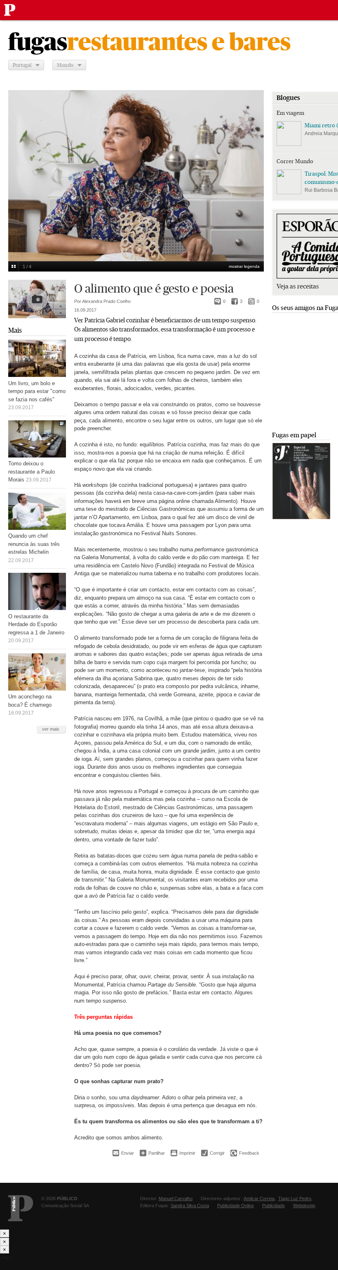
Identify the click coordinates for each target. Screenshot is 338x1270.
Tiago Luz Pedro (294, 1198)
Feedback (244, 1153)
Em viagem (290, 113)
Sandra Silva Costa (190, 1205)
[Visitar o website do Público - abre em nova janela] (20, 1208)
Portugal (22, 65)
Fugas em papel (294, 435)
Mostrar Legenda (244, 266)
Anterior (19, 170)
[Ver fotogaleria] (37, 299)
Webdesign (304, 1205)
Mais (15, 330)
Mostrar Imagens (13, 267)
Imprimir (183, 1153)
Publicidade (273, 1205)
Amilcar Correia (259, 1198)
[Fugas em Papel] (301, 517)
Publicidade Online (235, 1205)
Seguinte (253, 170)
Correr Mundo (295, 161)
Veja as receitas (298, 286)
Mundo (65, 65)
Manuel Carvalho (175, 1198)
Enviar (123, 1153)
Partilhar (152, 1153)
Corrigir (213, 1153)
